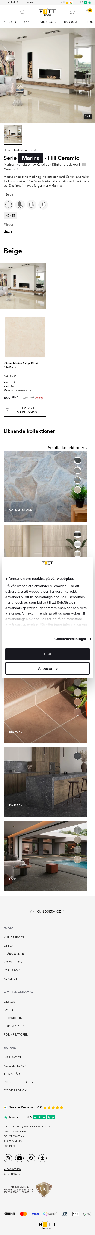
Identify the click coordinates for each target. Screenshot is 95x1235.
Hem (7, 150)
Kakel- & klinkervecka (21, 2)
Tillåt (47, 654)
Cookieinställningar (70, 639)
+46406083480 (12, 1169)
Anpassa (45, 668)
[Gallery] (47, 75)
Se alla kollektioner (66, 448)
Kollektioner (21, 150)
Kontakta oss (13, 1174)
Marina (37, 150)
